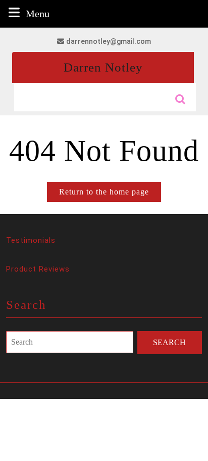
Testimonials (31, 240)
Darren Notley (103, 67)
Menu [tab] (37, 13)
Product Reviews (38, 269)
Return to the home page (110, 194)
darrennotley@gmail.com (108, 41)
